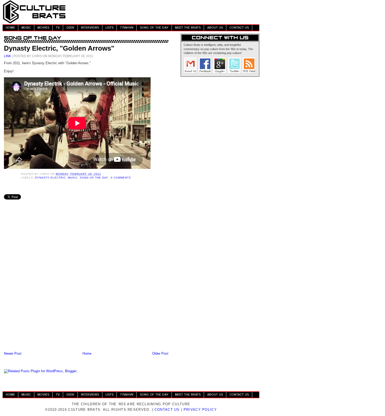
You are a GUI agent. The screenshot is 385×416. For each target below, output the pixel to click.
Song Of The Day (94, 177)
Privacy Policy (200, 410)
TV (58, 27)
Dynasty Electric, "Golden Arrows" (59, 48)
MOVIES (43, 27)
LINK (7, 56)
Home (86, 353)
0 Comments (121, 177)
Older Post (160, 353)
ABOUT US (215, 27)
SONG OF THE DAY (154, 27)
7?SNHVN (126, 27)
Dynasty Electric (50, 177)
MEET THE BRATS (188, 27)
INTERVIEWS (90, 27)
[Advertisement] (164, 12)
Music (73, 177)
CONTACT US (239, 27)
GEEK (70, 27)
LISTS (109, 27)
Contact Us (167, 410)
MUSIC (26, 27)
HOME (10, 27)
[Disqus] (86, 281)
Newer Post (12, 353)
